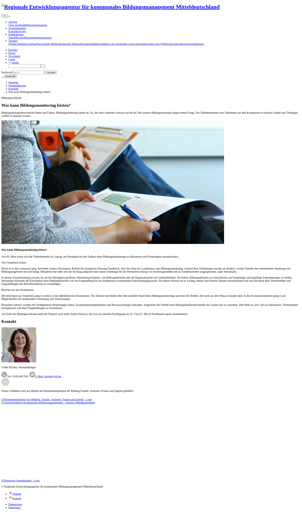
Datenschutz (15, 504)
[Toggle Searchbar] (4, 16)
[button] (13, 62)
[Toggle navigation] (9, 16)
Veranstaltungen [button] (17, 28)
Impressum (14, 507)
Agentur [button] (12, 21)
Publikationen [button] (16, 34)
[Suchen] (43, 66)
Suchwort (6, 72)
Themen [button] (12, 40)
